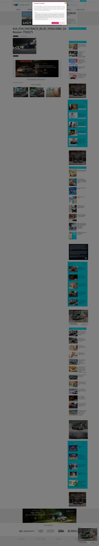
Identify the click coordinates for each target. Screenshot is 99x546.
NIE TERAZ (62, 22)
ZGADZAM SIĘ (55, 22)
